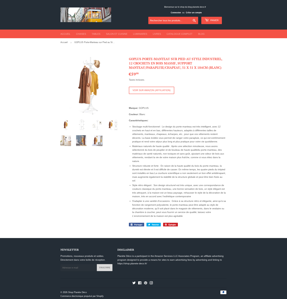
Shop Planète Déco (77, 292)
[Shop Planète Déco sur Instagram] (151, 283)
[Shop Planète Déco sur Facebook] (140, 283)
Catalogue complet (179, 34)
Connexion (176, 12)
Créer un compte (194, 12)
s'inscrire (104, 267)
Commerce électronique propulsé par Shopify (82, 296)
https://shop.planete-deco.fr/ (132, 263)
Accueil (65, 34)
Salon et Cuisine (116, 34)
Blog (201, 34)
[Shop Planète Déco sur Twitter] (134, 283)
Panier (214, 20)
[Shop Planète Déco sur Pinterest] (145, 283)
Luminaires (140, 34)
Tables (96, 34)
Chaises (81, 34)
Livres (157, 34)
